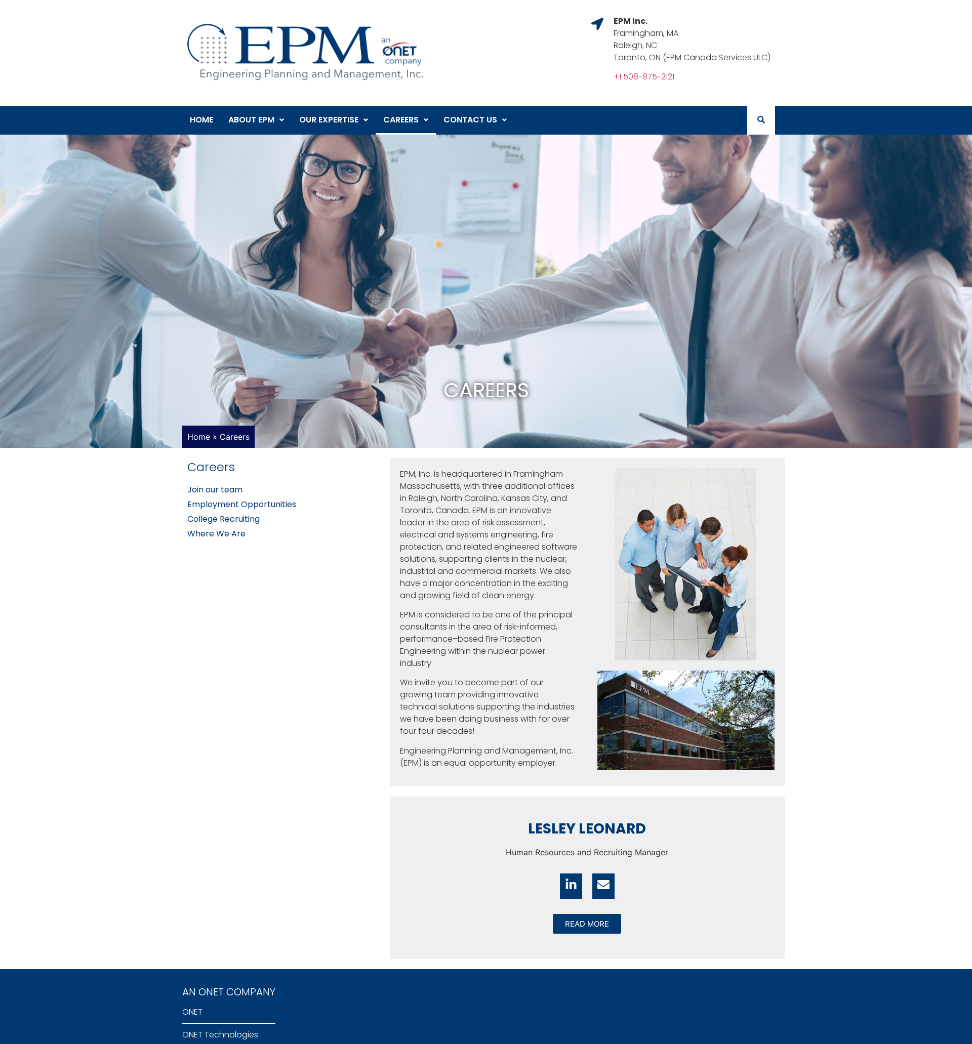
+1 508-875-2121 (644, 76)
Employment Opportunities (241, 504)
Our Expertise (328, 120)
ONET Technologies (220, 1034)
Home (201, 120)
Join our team (214, 489)
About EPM (251, 120)
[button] (256, 120)
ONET (192, 1012)
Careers (401, 120)
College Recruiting (223, 519)
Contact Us (470, 120)
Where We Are (216, 533)
